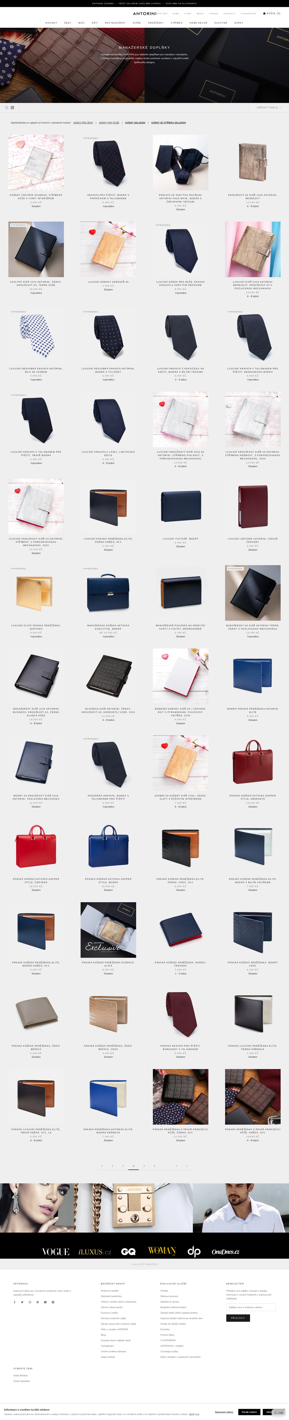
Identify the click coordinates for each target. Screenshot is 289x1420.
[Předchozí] (102, 1166)
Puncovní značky (109, 1312)
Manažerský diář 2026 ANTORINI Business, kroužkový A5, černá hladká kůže (36, 712)
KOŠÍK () (274, 13)
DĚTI (95, 23)
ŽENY (67, 23)
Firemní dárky (167, 1334)
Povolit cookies (249, 1412)
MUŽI (81, 23)
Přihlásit (238, 1318)
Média (200, 14)
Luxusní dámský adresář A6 (108, 282)
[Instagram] (30, 1302)
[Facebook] (14, 1302)
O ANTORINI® (168, 1340)
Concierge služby (169, 1351)
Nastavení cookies (224, 1412)
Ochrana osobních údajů (113, 1318)
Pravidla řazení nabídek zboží (115, 1340)
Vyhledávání (249, 14)
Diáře (137, 23)
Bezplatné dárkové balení (173, 1307)
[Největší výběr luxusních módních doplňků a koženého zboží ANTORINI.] (144, 13)
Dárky (239, 23)
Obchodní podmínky (111, 1296)
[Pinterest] (37, 1302)
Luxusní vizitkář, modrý (181, 539)
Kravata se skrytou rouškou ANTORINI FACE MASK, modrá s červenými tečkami (180, 198)
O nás (187, 14)
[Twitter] (22, 1302)
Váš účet (162, 14)
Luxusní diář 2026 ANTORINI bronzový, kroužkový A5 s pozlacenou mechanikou (253, 285)
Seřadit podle (268, 107)
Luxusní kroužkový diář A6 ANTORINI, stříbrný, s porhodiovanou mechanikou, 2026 (36, 542)
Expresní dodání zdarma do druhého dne (181, 1318)
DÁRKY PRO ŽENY (83, 122)
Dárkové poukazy (169, 1296)
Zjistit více (194, 1414)
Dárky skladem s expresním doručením (180, 1357)
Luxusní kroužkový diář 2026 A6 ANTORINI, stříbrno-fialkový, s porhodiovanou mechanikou (180, 455)
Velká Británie (20, 1375)
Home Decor (199, 23)
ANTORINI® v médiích (171, 1346)
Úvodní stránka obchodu (113, 1351)
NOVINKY (51, 23)
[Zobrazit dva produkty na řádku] (6, 107)
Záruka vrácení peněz (111, 1307)
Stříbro (177, 23)
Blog (103, 1334)
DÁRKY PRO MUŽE (109, 122)
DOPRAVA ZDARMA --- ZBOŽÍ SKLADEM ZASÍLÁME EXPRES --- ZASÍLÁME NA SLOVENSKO (144, 4)
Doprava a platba (110, 1290)
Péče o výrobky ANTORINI (114, 1329)
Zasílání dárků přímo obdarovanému (179, 1312)
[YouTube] (45, 1302)
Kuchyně (221, 23)
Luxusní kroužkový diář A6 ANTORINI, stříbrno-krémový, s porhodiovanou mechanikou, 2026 (252, 455)
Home (176, 14)
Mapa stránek (108, 1357)
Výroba (213, 14)
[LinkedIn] (53, 1302)
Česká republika (21, 1381)
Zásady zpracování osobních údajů (118, 1323)
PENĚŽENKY (156, 23)
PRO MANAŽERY (115, 23)
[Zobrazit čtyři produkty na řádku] (12, 107)
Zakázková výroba (169, 1301)
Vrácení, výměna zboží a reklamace (118, 1301)
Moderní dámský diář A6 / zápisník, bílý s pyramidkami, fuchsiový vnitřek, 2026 (180, 712)
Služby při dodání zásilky (173, 1323)
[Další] (187, 1166)
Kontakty (229, 14)
